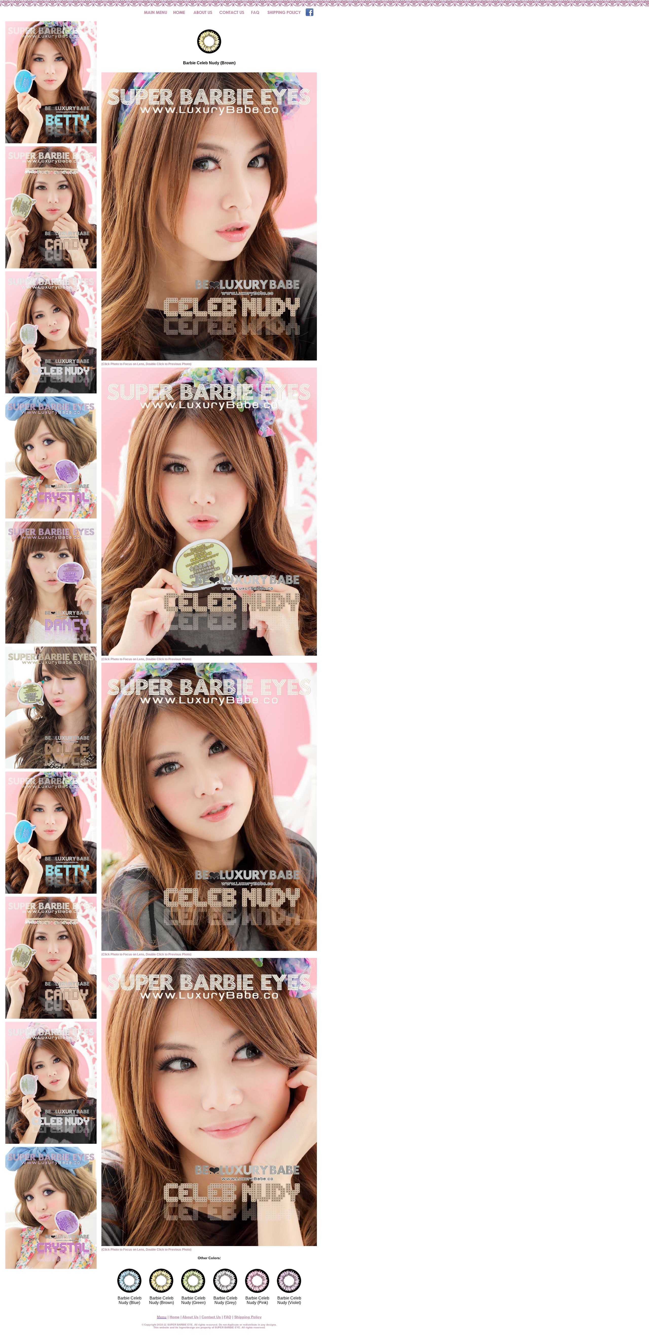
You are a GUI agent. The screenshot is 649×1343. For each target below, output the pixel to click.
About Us (190, 1317)
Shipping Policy (248, 1317)
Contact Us (211, 1317)
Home (174, 1317)
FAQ (227, 1317)
